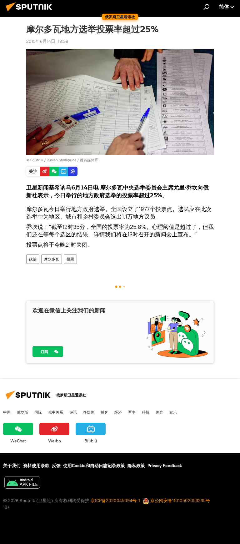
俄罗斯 (22, 412)
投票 (70, 259)
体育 (159, 412)
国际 (38, 412)
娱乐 (173, 412)
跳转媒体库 (89, 160)
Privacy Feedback (165, 465)
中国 (7, 412)
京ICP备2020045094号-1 (115, 500)
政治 (33, 259)
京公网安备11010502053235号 (179, 500)
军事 (132, 412)
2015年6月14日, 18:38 (47, 41)
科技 (145, 412)
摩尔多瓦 (51, 259)
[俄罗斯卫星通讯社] (30, 12)
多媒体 (88, 412)
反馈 (56, 465)
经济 (118, 412)
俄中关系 (55, 412)
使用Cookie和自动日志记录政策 (94, 465)
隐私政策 (136, 465)
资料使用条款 (36, 465)
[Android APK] (22, 483)
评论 (73, 412)
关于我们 (12, 465)
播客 (104, 412)
